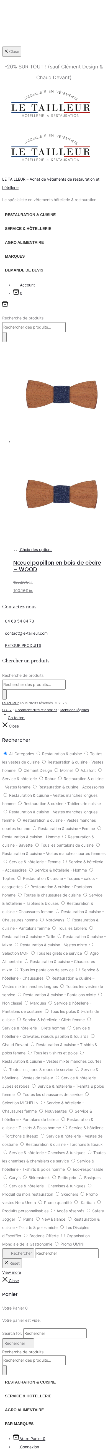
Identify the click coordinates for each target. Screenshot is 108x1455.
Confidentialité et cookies (36, 710)
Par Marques (19, 1423)
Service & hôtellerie (28, 228)
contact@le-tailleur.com (26, 633)
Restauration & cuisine (30, 214)
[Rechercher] (4, 337)
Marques (15, 256)
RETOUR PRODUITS (23, 645)
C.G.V (7, 710)
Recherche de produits (22, 318)
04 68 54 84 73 (19, 621)
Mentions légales (74, 710)
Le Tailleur (10, 703)
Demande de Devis (24, 270)
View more (11, 1272)
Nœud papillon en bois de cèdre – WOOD (57, 566)
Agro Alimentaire (24, 242)
